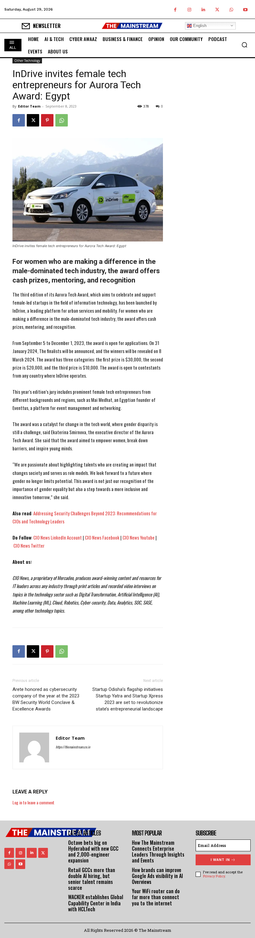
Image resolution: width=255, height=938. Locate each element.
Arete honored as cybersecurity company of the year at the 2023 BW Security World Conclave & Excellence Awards (45, 699)
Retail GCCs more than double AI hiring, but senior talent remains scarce (91, 879)
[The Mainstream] (132, 26)
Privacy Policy (214, 876)
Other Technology (27, 60)
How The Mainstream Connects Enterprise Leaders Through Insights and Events (158, 851)
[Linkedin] (203, 9)
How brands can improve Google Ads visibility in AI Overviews (157, 875)
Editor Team (29, 106)
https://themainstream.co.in (73, 746)
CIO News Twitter (28, 545)
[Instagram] (189, 9)
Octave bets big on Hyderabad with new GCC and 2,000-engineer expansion (93, 851)
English (199, 25)
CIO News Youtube (139, 537)
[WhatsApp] (231, 9)
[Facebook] (175, 9)
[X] (217, 9)
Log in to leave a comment (33, 802)
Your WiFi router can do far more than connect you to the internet (156, 897)
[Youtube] (245, 9)
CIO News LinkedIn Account (57, 537)
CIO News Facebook (102, 537)
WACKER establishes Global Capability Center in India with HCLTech (95, 903)
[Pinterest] (47, 120)
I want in (220, 860)
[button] (244, 45)
